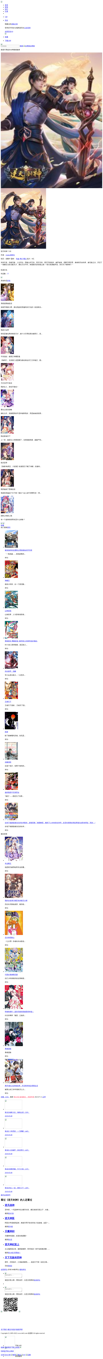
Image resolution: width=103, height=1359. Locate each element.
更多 (8, 280)
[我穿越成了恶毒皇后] (7, 486)
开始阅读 (7, 1347)
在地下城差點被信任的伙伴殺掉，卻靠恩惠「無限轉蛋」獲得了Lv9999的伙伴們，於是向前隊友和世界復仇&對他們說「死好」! (50, 823)
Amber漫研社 (10, 255)
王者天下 (8, 701)
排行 (6, 9)
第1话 (10, 1239)
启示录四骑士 (9, 937)
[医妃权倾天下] (7, 433)
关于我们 (4, 1329)
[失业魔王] (14, 860)
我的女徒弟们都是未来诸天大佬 (16, 900)
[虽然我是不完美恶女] (11, 789)
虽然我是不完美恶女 (12, 792)
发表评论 (37, 1280)
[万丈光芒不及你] (7, 380)
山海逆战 (8, 611)
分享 (2, 1355)
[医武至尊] (7, 459)
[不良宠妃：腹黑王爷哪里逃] (7, 353)
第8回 (10, 1266)
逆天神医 (9, 1218)
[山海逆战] (11, 607)
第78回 (10, 1226)
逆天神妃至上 (12, 1244)
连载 (5, 1097)
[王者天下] (11, 698)
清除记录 (14, 24)
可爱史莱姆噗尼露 (11, 974)
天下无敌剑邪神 (13, 1257)
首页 (6, 5)
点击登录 (27, 28)
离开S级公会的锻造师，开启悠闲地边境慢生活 (21, 1086)
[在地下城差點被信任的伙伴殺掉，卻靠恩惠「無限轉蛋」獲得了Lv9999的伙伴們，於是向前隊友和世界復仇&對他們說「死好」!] (11, 819)
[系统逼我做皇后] (7, 300)
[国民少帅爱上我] (7, 513)
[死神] (11, 729)
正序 (44, 1097)
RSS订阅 (7, 1355)
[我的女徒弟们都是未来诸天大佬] (14, 897)
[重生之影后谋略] (7, 406)
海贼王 (7, 580)
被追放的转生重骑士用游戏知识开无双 (18, 550)
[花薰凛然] (11, 759)
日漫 (6, 11)
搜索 (21, 46)
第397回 (11, 1213)
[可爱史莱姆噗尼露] (14, 971)
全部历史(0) (9, 31)
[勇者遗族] (14, 1045)
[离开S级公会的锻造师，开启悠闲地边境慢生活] (14, 1082)
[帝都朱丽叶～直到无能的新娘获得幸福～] (14, 1008)
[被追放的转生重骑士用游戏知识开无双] (11, 547)
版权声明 (19, 1329)
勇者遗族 (8, 1049)
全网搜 (32, 46)
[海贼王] (11, 577)
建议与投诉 (12, 1329)
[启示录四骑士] (14, 934)
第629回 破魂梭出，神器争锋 (24, 1097)
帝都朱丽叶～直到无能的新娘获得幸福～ (19, 1012)
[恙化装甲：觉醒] (11, 668)
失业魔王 (8, 863)
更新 (6, 7)
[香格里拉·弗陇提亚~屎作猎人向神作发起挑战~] (11, 638)
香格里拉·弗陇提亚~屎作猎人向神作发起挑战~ (21, 641)
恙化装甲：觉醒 (10, 671)
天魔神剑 (9, 1231)
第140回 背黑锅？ (14, 1253)
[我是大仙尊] (7, 327)
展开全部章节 (5, 1195)
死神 (6, 732)
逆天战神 (9, 1205)
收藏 (2, 1347)
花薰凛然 (8, 762)
